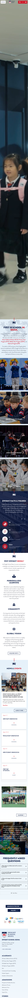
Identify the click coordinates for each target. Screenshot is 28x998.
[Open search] (19, 2)
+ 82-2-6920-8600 (6, 949)
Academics (6, 956)
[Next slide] (25, 519)
